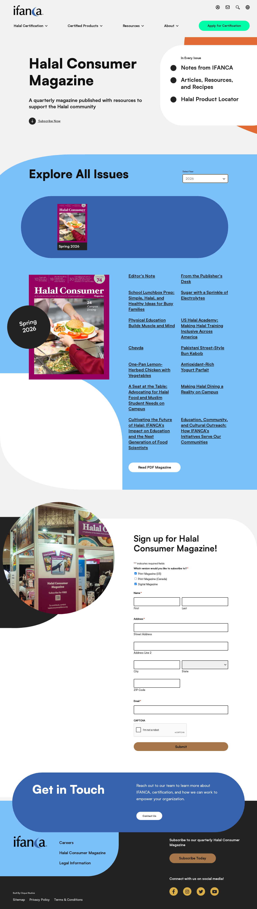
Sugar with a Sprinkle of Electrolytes (204, 295)
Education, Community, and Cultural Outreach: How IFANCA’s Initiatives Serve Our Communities (204, 431)
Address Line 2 (142, 652)
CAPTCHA (139, 720)
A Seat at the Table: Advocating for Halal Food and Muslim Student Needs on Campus (148, 397)
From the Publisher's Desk (201, 278)
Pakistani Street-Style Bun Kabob (202, 350)
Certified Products (83, 25)
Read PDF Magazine (154, 467)
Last (184, 608)
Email (137, 700)
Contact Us (149, 815)
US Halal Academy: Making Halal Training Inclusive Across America (202, 328)
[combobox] (205, 178)
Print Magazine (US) (149, 573)
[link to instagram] (187, 891)
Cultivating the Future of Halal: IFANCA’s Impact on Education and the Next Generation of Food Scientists (150, 433)
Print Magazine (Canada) (152, 579)
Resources (131, 25)
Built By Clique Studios (24, 893)
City (136, 671)
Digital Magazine (148, 584)
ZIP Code (139, 690)
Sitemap (19, 899)
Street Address (143, 634)
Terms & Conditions (68, 899)
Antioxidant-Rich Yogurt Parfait (197, 366)
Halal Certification (28, 25)
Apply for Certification (224, 26)
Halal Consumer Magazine (82, 852)
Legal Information (75, 862)
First (136, 608)
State (185, 671)
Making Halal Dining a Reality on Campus (202, 389)
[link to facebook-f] (173, 891)
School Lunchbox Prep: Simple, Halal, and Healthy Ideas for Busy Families (151, 301)
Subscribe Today (192, 858)
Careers (66, 842)
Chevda (135, 347)
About (169, 25)
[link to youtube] (214, 891)
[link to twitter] (201, 891)
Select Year (188, 171)
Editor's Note (141, 275)
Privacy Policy (39, 899)
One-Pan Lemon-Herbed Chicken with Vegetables (149, 369)
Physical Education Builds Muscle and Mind (151, 322)
